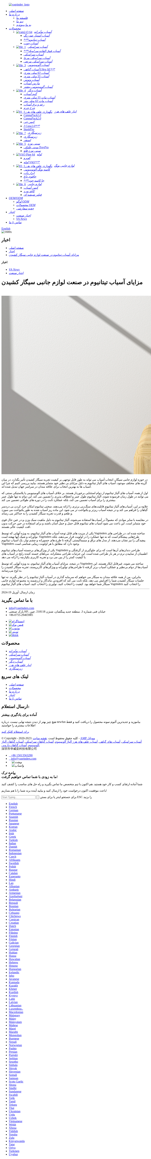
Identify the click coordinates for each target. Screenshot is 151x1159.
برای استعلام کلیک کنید (15, 731)
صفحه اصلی (16, 247)
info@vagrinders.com (21, 608)
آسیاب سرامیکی (132, 741)
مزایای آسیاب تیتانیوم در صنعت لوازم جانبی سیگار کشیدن (44, 254)
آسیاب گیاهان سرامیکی (39, 741)
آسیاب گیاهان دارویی (14, 745)
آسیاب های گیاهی (109, 741)
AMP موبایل (87, 738)
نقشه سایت (40, 738)
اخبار (12, 251)
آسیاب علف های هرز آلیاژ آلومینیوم (76, 741)
